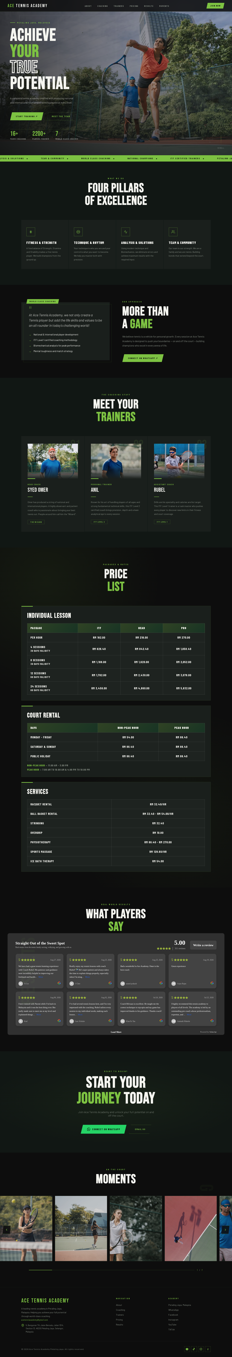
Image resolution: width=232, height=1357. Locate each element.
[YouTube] (187, 1349)
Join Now (215, 5)
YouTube (172, 1324)
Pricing (134, 6)
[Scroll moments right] (225, 1230)
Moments (164, 6)
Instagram (173, 1319)
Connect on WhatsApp (106, 1129)
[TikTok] (194, 1349)
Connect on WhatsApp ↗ (143, 358)
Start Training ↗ (27, 116)
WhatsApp (173, 1309)
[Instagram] (201, 1349)
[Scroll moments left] (7, 1230)
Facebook (173, 1314)
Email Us (140, 1129)
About (88, 6)
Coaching (102, 6)
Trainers (119, 6)
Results (149, 6)
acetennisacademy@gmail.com (34, 1320)
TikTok (171, 1329)
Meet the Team (61, 116)
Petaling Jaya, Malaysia (179, 1305)
